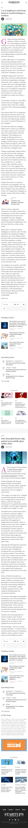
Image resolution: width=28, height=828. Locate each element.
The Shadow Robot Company (11, 733)
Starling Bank (10, 731)
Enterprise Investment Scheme (7, 722)
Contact (10, 809)
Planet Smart (12, 730)
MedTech (12, 726)
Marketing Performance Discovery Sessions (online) (16, 370)
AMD (13, 719)
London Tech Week (20, 725)
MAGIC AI (7, 726)
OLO (23, 728)
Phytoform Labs (4, 730)
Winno (22, 734)
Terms (23, 809)
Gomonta (16, 722)
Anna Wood (9, 18)
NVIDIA (20, 728)
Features (18, 785)
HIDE (7, 723)
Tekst (24, 731)
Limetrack (13, 725)
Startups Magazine (18, 731)
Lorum (3, 726)
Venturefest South (16, 734)
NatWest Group (5, 728)
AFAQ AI (3, 719)
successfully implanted (9, 476)
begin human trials (15, 469)
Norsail (15, 728)
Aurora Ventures (19, 719)
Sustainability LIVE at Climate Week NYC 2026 (15, 377)
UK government (20, 733)
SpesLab (4, 731)
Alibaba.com (9, 719)
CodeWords (5, 720)
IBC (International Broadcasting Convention (15, 363)
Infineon (5, 725)
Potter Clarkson (18, 730)
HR (2, 7)
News (2, 435)
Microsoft (17, 726)
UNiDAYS (3, 734)
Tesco (2, 733)
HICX (4, 723)
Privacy (17, 809)
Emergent (21, 720)
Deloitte (17, 720)
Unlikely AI (8, 734)
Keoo (9, 725)
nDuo (11, 728)
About (4, 809)
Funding (3, 767)
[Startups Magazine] (14, 2)
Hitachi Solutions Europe (15, 723)
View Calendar (5, 381)
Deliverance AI (11, 720)
